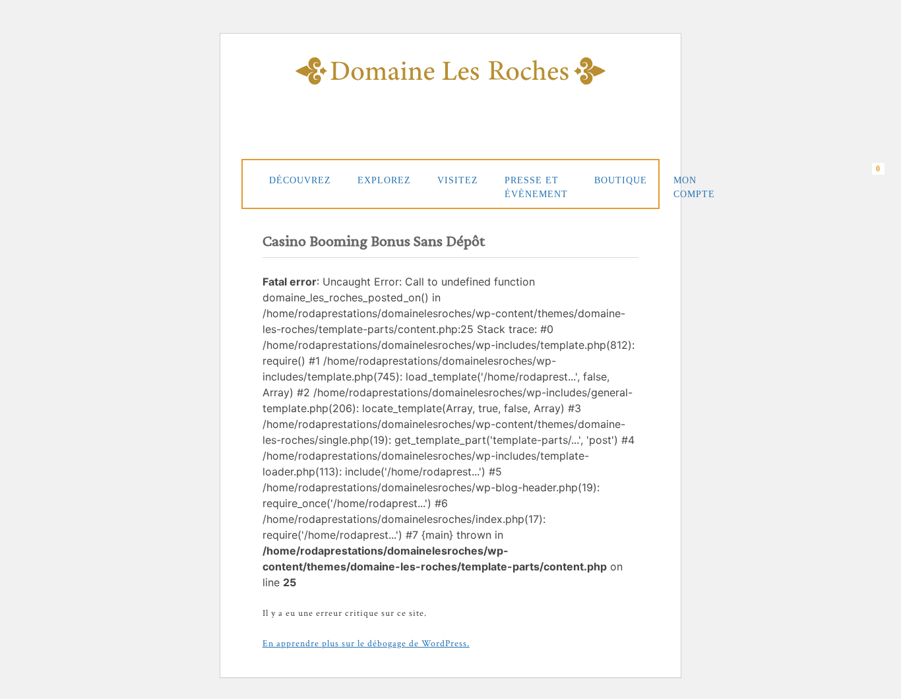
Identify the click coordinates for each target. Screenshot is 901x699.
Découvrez (300, 180)
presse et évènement (536, 187)
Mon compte (694, 187)
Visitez (457, 180)
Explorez (384, 180)
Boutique (620, 180)
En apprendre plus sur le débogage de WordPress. (366, 644)
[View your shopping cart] (881, 181)
